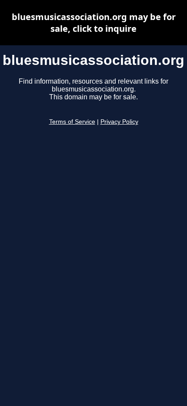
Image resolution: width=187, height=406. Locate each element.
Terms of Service (72, 121)
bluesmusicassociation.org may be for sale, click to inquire (94, 22)
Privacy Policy (119, 121)
